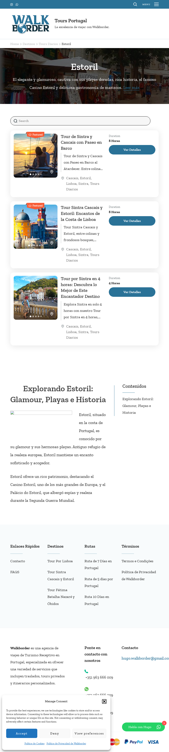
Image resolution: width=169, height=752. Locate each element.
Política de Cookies (35, 743)
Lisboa (71, 183)
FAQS (14, 572)
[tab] (30, 174)
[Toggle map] (52, 172)
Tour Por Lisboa (60, 561)
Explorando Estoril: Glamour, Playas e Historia (138, 406)
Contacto (17, 561)
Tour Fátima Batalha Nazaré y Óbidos (61, 597)
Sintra (83, 183)
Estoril (85, 178)
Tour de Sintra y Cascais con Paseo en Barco (81, 142)
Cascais (72, 178)
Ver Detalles (132, 150)
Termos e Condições (137, 561)
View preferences (89, 733)
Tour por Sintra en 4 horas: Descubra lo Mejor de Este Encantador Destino (80, 287)
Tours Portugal (71, 21)
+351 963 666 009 (99, 677)
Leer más (131, 87)
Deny (54, 733)
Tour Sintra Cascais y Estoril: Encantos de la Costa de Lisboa (81, 213)
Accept (22, 733)
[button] (104, 701)
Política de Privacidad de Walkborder (66, 743)
